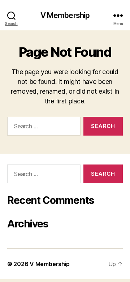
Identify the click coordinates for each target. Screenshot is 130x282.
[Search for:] (42, 127)
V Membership (65, 15)
